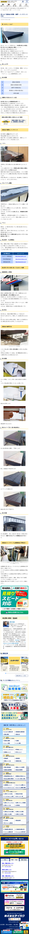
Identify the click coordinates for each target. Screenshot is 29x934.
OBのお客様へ (9, 924)
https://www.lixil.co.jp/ (21, 262)
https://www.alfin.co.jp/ (20, 256)
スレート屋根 (7, 743)
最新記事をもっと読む (21, 675)
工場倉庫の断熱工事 (20, 829)
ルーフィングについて (9, 749)
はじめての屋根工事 (8, 731)
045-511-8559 (8, 872)
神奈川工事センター (7, 869)
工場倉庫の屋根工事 (8, 829)
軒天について (19, 752)
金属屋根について (8, 784)
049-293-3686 (8, 866)
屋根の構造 (6, 734)
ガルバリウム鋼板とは (20, 784)
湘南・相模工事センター (8, 876)
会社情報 (2, 924)
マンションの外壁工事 (20, 831)
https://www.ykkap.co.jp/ (21, 259)
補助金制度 (18, 820)
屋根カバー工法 (7, 760)
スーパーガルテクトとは (9, 787)
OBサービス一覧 (19, 796)
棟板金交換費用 (19, 769)
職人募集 (16, 924)
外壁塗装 (18, 805)
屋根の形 (18, 734)
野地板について (19, 749)
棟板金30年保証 (19, 793)
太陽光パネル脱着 (19, 811)
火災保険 (6, 820)
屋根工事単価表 (7, 767)
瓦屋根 (17, 740)
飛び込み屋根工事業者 (9, 778)
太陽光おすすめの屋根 (9, 811)
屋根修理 (6, 758)
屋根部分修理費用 (8, 769)
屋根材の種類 (7, 740)
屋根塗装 (18, 758)
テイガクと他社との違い (21, 778)
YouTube (17, 640)
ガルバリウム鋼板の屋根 (21, 787)
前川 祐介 (12, 622)
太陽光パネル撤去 (19, 814)
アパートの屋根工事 (8, 831)
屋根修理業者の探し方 (9, 776)
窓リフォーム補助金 (8, 823)
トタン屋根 (18, 743)
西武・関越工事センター (8, 863)
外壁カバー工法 (7, 805)
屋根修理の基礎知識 (20, 731)
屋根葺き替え (19, 760)
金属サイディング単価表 (21, 802)
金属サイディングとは (9, 802)
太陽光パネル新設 (8, 814)
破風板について (7, 752)
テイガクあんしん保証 (9, 796)
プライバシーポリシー (14, 926)
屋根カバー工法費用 (20, 767)
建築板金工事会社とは (20, 776)
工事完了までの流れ (8, 793)
